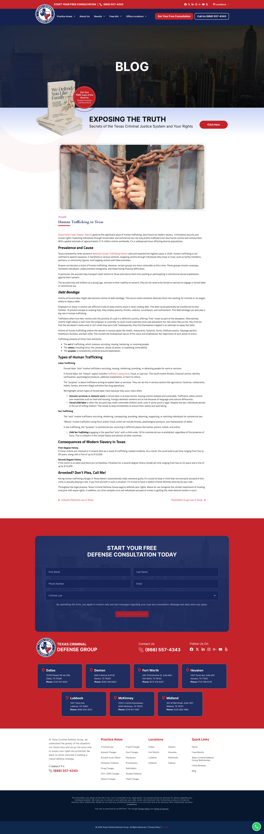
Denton (171, 746)
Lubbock (152, 757)
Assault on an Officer (111, 757)
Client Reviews (199, 765)
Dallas (151, 746)
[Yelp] (207, 4)
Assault (62, 217)
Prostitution (132, 763)
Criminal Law (107, 746)
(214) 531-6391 (60, 682)
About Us (85, 16)
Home (195, 746)
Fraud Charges (133, 746)
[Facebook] (185, 4)
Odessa (171, 763)
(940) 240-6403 (108, 682)
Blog (194, 770)
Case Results (198, 752)
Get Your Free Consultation (132, 614)
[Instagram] (196, 4)
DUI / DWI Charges (110, 773)
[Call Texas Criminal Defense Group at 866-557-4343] (256, 826)
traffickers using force (118, 373)
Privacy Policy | (155, 827)
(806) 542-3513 (84, 709)
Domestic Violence (110, 763)
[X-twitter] (189, 4)
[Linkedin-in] (192, 4)
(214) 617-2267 (132, 709)
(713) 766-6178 (205, 682)
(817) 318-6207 (157, 682)
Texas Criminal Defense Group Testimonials (203, 758)
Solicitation (131, 768)
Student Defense (134, 773)
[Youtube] (203, 4)
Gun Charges (132, 752)
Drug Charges (107, 768)
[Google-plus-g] (200, 4)
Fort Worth (153, 752)
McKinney (173, 757)
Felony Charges (108, 779)
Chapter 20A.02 (83, 234)
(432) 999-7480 (181, 709)
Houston (172, 752)
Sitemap (165, 827)
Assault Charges (108, 752)
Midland (152, 763)
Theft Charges (132, 779)
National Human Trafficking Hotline (110, 253)
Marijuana (131, 757)
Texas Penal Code (66, 234)
